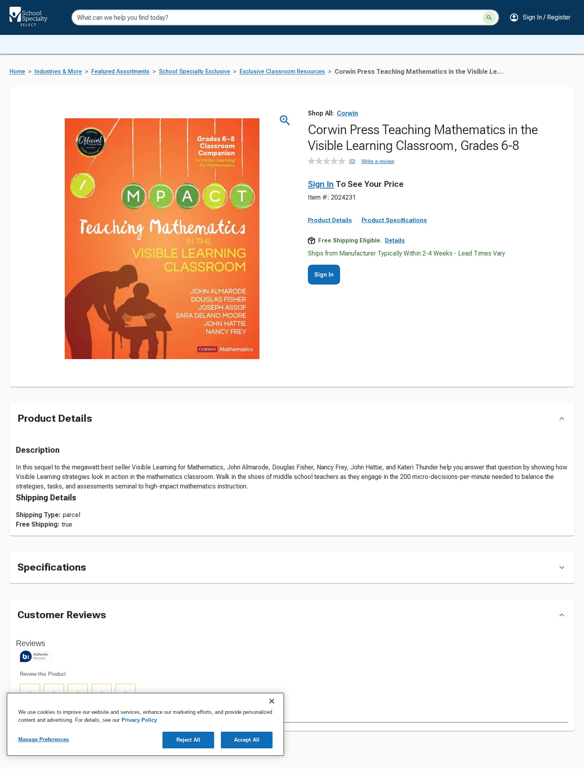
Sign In (321, 184)
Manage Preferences (43, 739)
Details (395, 240)
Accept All (246, 740)
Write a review (378, 161)
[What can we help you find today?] (489, 17)
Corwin (347, 113)
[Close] (271, 701)
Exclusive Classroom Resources (282, 71)
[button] (539, 17)
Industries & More (58, 71)
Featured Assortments (120, 71)
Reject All (188, 740)
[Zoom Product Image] (285, 120)
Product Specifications (394, 220)
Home (17, 71)
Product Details (330, 220)
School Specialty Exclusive (194, 71)
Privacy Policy (139, 720)
